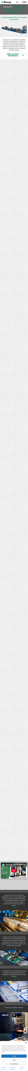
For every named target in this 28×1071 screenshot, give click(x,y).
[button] (26, 1042)
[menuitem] (18, 2)
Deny (14, 1060)
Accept (14, 1056)
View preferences (14, 1064)
